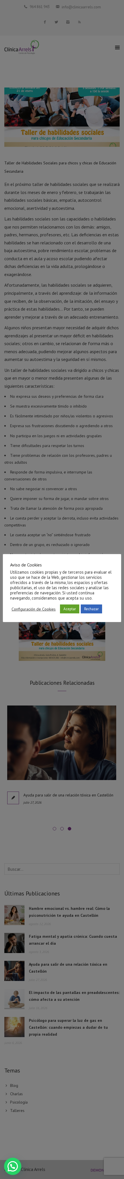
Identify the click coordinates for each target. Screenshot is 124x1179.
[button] (12, 1166)
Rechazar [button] (91, 608)
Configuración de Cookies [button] (34, 609)
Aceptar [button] (69, 608)
